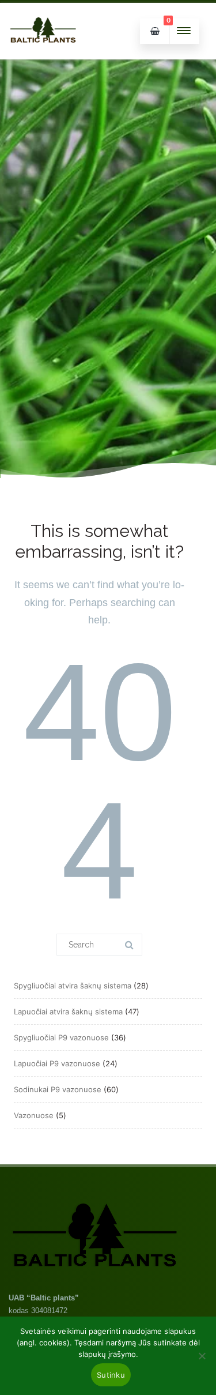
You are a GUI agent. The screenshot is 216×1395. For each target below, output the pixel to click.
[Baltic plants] (43, 55)
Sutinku (111, 1374)
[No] (201, 1356)
